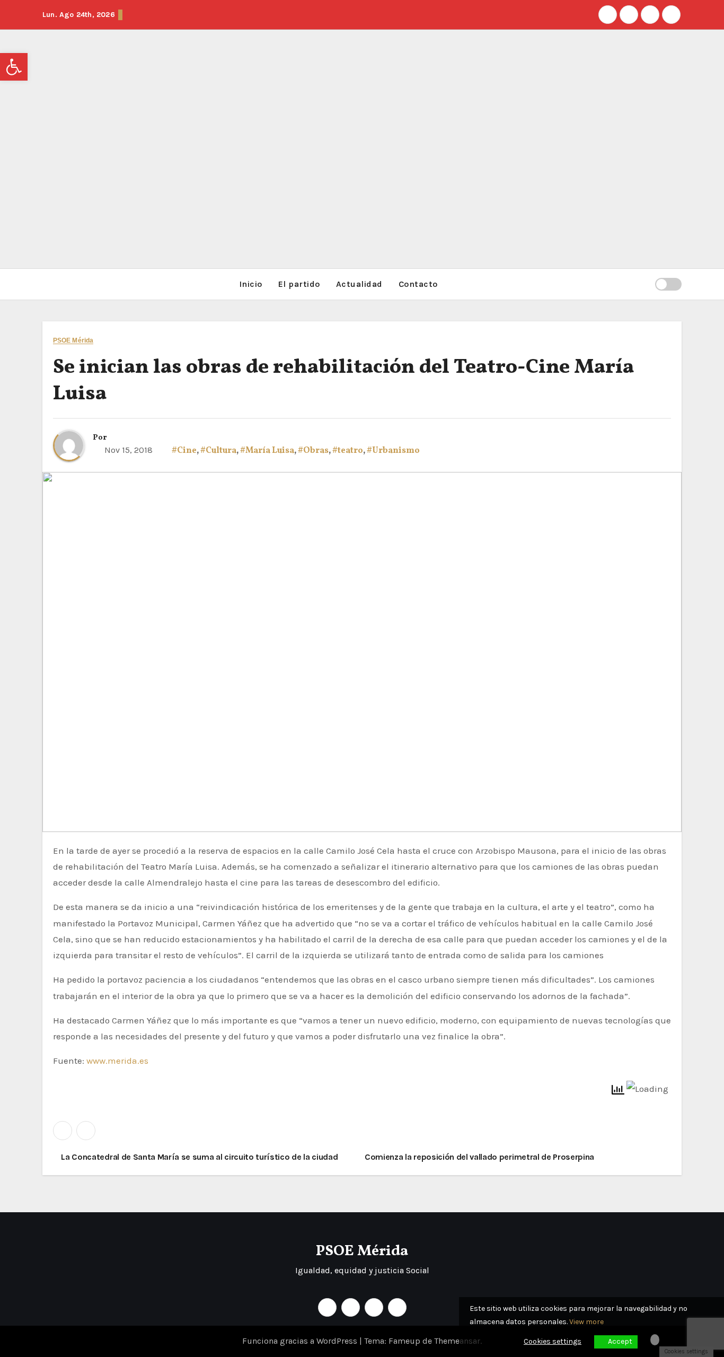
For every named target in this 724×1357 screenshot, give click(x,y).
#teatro (347, 451)
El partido (299, 284)
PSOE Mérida (73, 340)
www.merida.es (116, 1060)
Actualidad (359, 284)
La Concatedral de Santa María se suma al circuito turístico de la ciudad (198, 1157)
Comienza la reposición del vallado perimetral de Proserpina (480, 1157)
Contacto (418, 284)
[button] (642, 284)
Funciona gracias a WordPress (300, 1341)
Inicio (250, 284)
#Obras (313, 451)
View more (586, 1321)
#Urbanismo (393, 451)
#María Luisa (267, 451)
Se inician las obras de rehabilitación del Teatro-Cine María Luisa (343, 381)
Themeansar (457, 1341)
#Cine (184, 451)
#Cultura (218, 451)
